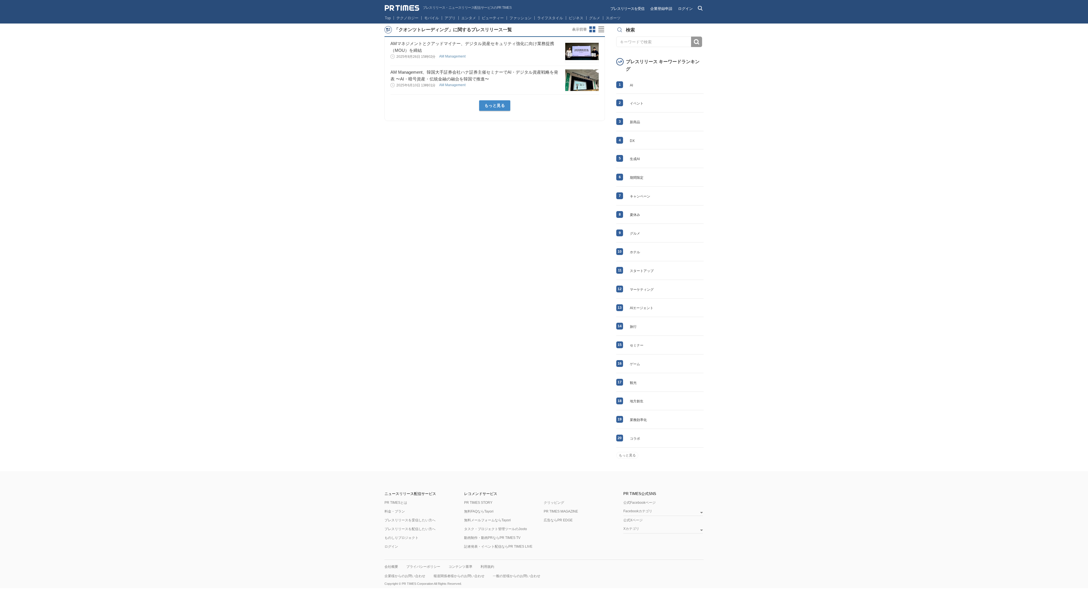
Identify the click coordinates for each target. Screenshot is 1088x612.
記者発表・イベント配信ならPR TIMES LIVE (498, 547)
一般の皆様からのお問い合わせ (516, 576)
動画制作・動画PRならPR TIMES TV (492, 538)
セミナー (636, 345)
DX (632, 141)
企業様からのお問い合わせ (404, 576)
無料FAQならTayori (479, 511)
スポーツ (613, 18)
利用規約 (487, 567)
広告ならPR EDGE (558, 520)
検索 (696, 42)
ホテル (635, 252)
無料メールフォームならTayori (487, 520)
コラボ (635, 439)
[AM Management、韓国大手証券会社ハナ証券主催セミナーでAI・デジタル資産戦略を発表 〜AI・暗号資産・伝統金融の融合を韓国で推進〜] (582, 80)
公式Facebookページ (639, 503)
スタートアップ (642, 271)
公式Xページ (633, 520)
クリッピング (554, 503)
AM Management (452, 56)
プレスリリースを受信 (627, 9)
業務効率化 (638, 420)
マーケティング (642, 290)
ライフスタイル (550, 18)
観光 (633, 383)
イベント (636, 103)
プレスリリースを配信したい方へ (409, 529)
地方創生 (636, 401)
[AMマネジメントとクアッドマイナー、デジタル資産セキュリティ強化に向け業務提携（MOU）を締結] (582, 51)
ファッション (520, 18)
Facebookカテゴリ (637, 511)
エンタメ (468, 18)
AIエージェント (641, 308)
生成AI (635, 159)
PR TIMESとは (395, 503)
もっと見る (494, 105)
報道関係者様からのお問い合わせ (459, 576)
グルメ (594, 18)
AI (631, 85)
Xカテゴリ (631, 529)
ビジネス (576, 18)
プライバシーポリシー (423, 567)
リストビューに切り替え (601, 29)
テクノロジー (407, 18)
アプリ (450, 18)
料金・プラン (394, 511)
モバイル (431, 18)
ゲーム (635, 364)
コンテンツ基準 (460, 567)
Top (388, 18)
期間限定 (636, 178)
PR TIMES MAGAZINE (561, 511)
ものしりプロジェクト (401, 538)
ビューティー (493, 18)
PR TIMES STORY (478, 503)
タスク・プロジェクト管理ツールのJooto (495, 529)
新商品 (635, 122)
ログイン (685, 9)
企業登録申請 (661, 9)
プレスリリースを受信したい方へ (409, 520)
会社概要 (391, 567)
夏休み (635, 215)
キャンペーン (640, 196)
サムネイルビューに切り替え (592, 29)
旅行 (633, 327)
